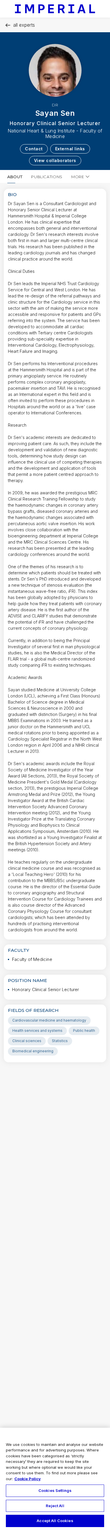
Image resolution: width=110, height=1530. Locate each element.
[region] (55, 1479)
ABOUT (14, 176)
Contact (34, 148)
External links (70, 148)
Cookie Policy (27, 1478)
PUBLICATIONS (46, 176)
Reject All (55, 1505)
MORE (77, 176)
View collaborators (55, 160)
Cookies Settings (55, 1490)
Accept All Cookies (55, 1520)
